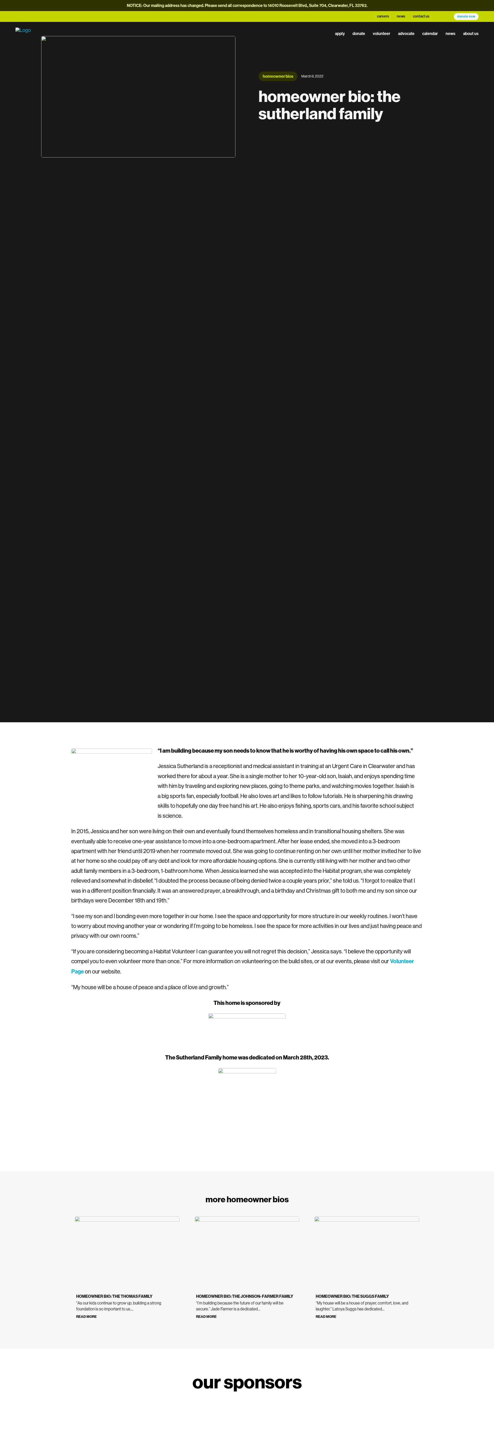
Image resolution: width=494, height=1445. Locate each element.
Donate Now (466, 16)
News (401, 16)
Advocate (406, 33)
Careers (383, 16)
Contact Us (421, 16)
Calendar (430, 33)
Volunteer (381, 33)
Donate (358, 33)
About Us (471, 33)
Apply (340, 33)
